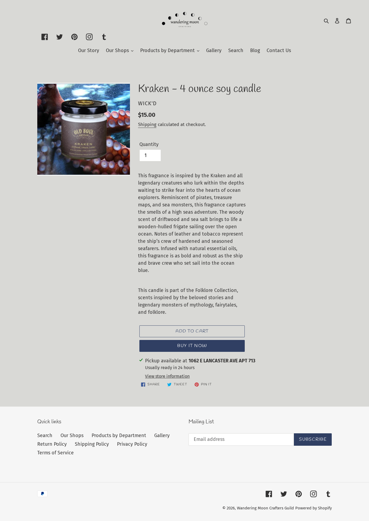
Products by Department (119, 435)
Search (44, 435)
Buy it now (192, 346)
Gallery (162, 435)
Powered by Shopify (313, 508)
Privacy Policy (132, 444)
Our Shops (72, 435)
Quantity (149, 144)
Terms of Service (55, 453)
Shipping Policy (92, 444)
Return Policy (52, 444)
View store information (167, 376)
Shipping (147, 124)
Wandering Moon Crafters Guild (265, 508)
